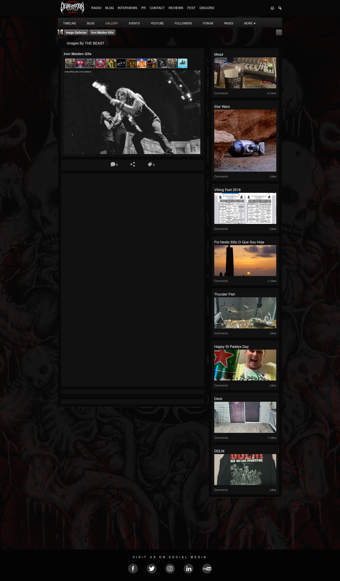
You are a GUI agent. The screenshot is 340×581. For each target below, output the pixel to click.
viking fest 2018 (227, 189)
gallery (111, 23)
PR (143, 8)
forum (208, 23)
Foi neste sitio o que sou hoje (239, 241)
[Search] (280, 8)
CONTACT (157, 8)
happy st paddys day (231, 346)
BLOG (109, 8)
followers (183, 23)
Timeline (69, 23)
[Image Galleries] (62, 43)
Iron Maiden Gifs (102, 32)
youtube (157, 23)
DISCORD (207, 8)
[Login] (272, 8)
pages (228, 23)
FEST (191, 8)
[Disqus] (132, 228)
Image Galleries (76, 32)
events (134, 23)
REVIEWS (176, 8)
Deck (218, 398)
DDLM (219, 450)
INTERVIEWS (127, 8)
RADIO (96, 8)
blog (90, 23)
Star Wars (222, 106)
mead (218, 54)
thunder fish (224, 294)
